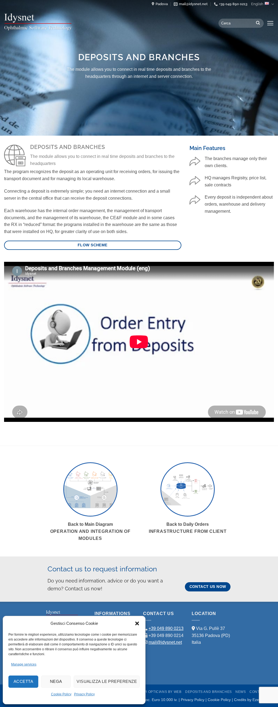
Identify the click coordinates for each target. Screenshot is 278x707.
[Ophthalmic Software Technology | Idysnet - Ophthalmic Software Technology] (38, 22)
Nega (56, 681)
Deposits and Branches (208, 692)
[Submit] (258, 23)
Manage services (23, 664)
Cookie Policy (61, 694)
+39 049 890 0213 (166, 628)
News (240, 692)
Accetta (23, 681)
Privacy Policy (84, 694)
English (257, 4)
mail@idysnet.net (165, 642)
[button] (137, 623)
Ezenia (258, 700)
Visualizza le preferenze (107, 681)
